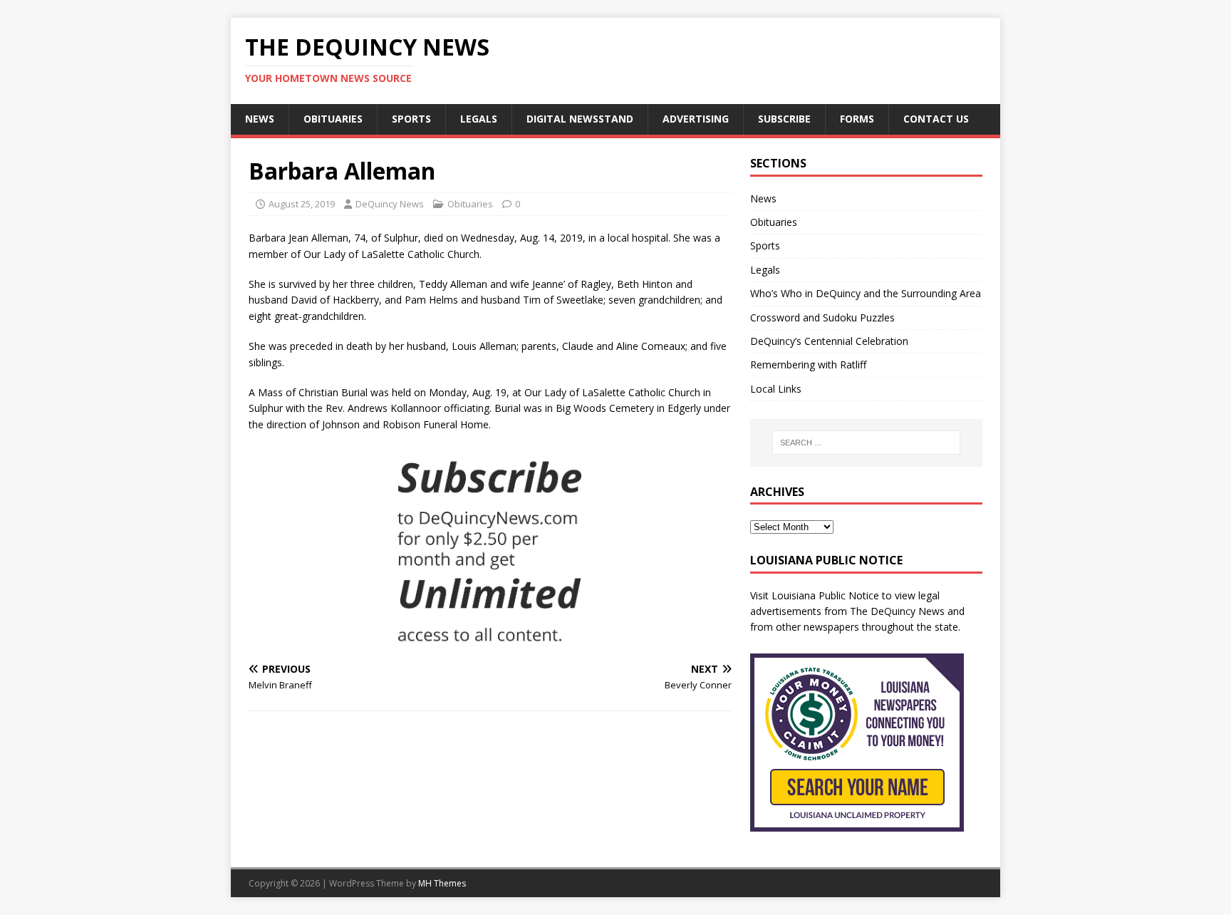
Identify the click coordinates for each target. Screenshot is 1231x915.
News (259, 118)
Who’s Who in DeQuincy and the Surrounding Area (865, 293)
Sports (411, 118)
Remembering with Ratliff (808, 364)
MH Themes (442, 883)
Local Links (775, 389)
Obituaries (333, 118)
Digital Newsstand (579, 118)
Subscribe (784, 118)
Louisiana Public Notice (825, 595)
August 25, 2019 (302, 203)
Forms (857, 118)
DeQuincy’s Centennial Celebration (829, 341)
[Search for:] (866, 442)
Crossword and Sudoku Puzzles (822, 317)
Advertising (696, 118)
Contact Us (936, 118)
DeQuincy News (389, 203)
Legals (478, 118)
